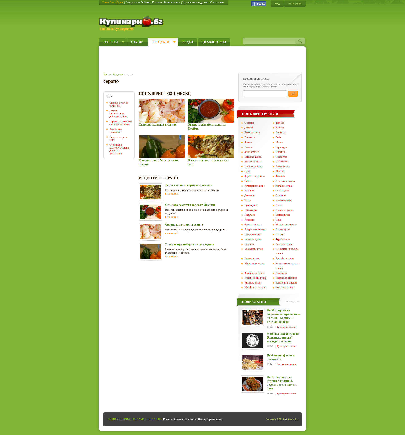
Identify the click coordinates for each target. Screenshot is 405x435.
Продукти (160, 42)
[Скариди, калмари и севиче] (162, 111)
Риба (278, 137)
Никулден (249, 214)
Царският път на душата (195, 2)
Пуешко (280, 234)
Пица (278, 219)
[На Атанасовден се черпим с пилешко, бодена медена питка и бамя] (252, 384)
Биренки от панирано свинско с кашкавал (120, 123)
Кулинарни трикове (254, 185)
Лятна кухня (282, 190)
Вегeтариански (252, 132)
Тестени (280, 122)
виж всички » (293, 301)
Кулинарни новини (286, 326)
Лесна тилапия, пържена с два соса (188, 185)
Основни (249, 122)
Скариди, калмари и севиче (157, 124)
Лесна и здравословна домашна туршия (118, 113)
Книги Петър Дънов (112, 2)
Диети (279, 205)
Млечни (280, 171)
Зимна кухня (282, 166)
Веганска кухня (252, 156)
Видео (187, 42)
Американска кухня (255, 229)
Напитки (249, 190)
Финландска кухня (285, 287)
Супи (247, 171)
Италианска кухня (285, 180)
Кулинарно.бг (131, 24)
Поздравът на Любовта (138, 2)
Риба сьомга (250, 210)
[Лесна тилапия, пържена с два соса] (211, 146)
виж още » (172, 193)
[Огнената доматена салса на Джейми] (211, 111)
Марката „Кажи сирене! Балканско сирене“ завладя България (283, 337)
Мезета (279, 142)
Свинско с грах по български (118, 104)
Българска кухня (253, 161)
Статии (137, 42)
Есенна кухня (283, 214)
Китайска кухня (284, 185)
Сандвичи (281, 195)
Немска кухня (251, 258)
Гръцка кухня (283, 229)
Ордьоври (281, 132)
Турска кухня (283, 239)
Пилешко (280, 151)
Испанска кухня (252, 239)
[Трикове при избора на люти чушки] (162, 146)
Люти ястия (282, 161)
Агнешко (249, 219)
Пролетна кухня (253, 234)
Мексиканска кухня (286, 224)
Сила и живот (217, 2)
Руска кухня (251, 205)
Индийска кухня (284, 210)
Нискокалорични (253, 166)
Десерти (248, 127)
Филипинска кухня (254, 273)
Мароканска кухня (254, 263)
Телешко (280, 176)
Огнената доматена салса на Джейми (190, 204)
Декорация (250, 195)
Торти (247, 200)
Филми (248, 142)
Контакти (154, 419)
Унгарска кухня (252, 282)
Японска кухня (284, 200)
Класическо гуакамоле (115, 131)
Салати (248, 147)
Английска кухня (285, 258)
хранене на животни (286, 277)
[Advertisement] (180, 58)
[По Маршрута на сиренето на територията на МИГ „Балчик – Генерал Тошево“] (252, 317)
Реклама (138, 419)
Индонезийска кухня (255, 277)
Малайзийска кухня (254, 287)
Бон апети (249, 137)
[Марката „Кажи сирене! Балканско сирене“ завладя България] (252, 340)
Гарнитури (281, 147)
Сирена (248, 180)
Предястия (281, 156)
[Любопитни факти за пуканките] (252, 362)
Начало (107, 74)
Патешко (249, 243)
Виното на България (286, 282)
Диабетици (281, 273)
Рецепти (110, 42)
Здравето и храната (254, 176)
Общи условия (119, 419)
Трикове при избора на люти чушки (189, 244)
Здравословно (214, 42)
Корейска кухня (284, 243)
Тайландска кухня (253, 248)
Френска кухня (252, 224)
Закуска (280, 127)
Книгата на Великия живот (166, 2)
